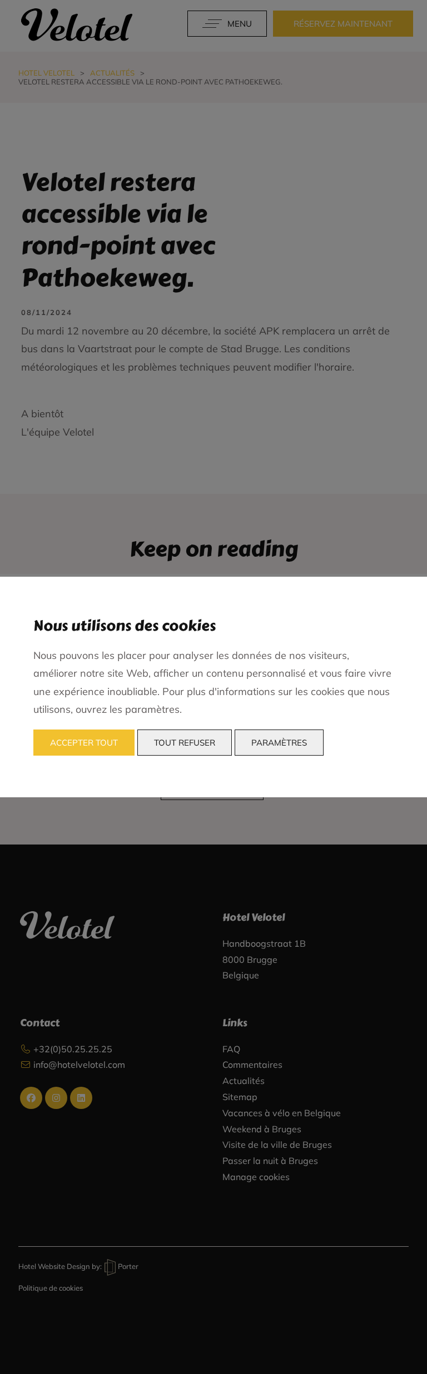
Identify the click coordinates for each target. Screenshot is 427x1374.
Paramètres (279, 742)
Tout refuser (184, 742)
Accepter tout (84, 742)
